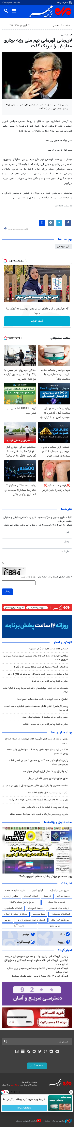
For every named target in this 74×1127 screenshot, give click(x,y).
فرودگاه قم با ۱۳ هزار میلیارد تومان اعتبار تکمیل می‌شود (40, 976)
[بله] (51, 1052)
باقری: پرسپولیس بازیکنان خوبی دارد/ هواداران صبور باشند (39, 814)
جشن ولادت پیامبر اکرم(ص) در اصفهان (48, 649)
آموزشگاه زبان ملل (60, 920)
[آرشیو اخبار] (22, 1052)
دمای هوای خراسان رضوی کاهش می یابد (47, 779)
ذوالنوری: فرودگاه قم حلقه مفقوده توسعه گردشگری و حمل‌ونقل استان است (36, 962)
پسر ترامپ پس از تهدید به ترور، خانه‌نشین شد (45, 807)
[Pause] (7, 298)
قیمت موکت (63, 896)
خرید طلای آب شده (15, 890)
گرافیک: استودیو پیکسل (26, 1121)
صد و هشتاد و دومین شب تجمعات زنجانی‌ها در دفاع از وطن (37, 674)
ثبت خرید (37, 321)
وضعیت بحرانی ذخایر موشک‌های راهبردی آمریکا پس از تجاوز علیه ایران (35, 690)
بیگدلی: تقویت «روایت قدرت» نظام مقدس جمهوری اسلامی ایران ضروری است (35, 658)
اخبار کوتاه (65, 950)
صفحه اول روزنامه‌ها (58, 822)
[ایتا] (16, 1052)
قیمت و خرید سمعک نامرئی (31, 920)
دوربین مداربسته (56, 902)
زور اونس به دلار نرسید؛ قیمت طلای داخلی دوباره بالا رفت (38, 800)
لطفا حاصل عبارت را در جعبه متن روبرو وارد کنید (46, 577)
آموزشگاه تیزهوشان (60, 914)
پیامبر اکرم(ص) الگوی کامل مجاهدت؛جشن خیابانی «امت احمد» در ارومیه (36, 708)
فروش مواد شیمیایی (59, 908)
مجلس (56, 25)
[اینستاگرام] (45, 1052)
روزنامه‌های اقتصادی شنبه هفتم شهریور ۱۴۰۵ (44, 876)
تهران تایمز (55, 926)
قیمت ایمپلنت (35, 908)
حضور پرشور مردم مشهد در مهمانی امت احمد (45, 717)
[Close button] (71, 1092)
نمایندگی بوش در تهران (15, 914)
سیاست (67, 25)
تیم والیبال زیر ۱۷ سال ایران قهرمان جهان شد (45, 771)
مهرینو (8, 920)
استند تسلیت (31, 896)
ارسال (7, 592)
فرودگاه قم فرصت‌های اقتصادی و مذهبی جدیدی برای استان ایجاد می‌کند (37, 970)
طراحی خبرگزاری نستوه (55, 1121)
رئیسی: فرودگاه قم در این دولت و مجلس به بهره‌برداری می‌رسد (36, 957)
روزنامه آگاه (19, 926)
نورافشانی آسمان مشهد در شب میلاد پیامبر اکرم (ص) (41, 667)
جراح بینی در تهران (59, 890)
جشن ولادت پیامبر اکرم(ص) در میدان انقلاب (45, 724)
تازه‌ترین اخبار (62, 642)
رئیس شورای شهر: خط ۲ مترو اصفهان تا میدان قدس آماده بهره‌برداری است (38, 762)
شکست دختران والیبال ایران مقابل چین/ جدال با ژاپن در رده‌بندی (35, 786)
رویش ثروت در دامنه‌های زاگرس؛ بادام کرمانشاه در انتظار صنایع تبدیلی (36, 741)
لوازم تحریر (37, 890)
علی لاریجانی (63, 247)
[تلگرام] (57, 1052)
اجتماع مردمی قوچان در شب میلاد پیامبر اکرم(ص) (42, 699)
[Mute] (13, 298)
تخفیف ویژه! (24, 1108)
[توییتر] (39, 1052)
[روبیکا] (34, 1052)
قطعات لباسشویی (13, 908)
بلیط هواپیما (39, 914)
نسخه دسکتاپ (37, 1066)
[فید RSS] (28, 1052)
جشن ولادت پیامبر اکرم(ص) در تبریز (50, 681)
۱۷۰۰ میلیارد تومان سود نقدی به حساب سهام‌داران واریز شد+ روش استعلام (37, 751)
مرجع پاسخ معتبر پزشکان (21, 902)
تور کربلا (47, 896)
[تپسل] (5, 261)
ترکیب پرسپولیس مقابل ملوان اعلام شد (48, 793)
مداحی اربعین (11, 896)
